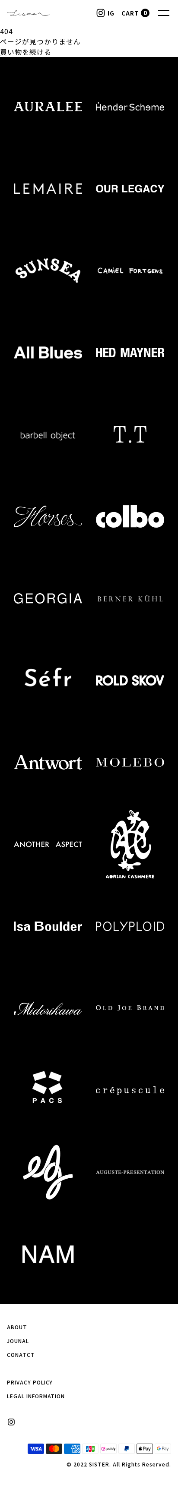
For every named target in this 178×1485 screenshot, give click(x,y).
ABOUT (17, 1327)
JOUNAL (18, 1340)
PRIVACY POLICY (30, 1382)
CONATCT (21, 1354)
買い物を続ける (25, 52)
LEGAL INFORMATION (36, 1396)
